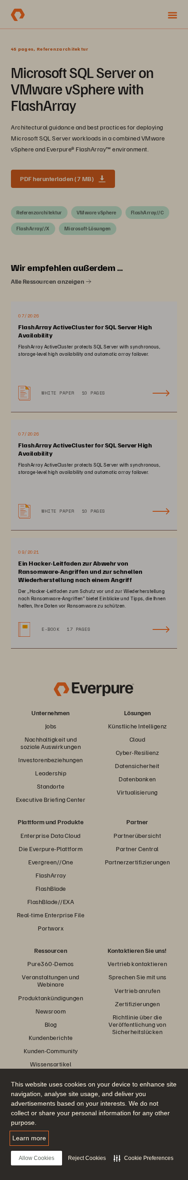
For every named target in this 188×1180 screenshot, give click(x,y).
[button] (143, 1158)
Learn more (29, 1138)
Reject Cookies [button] (87, 1158)
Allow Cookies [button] (36, 1158)
